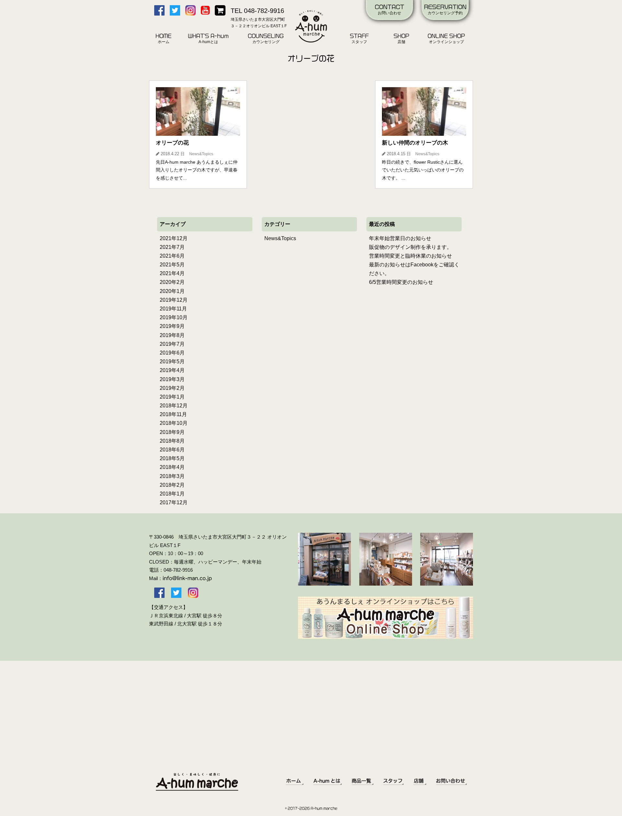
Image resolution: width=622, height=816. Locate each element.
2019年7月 (172, 344)
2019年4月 (172, 370)
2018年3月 (172, 476)
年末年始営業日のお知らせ (400, 238)
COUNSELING (266, 38)
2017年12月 (174, 502)
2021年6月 (172, 256)
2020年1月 (172, 291)
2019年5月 (172, 361)
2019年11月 (173, 308)
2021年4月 (172, 273)
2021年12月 (174, 238)
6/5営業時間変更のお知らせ (401, 282)
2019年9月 (172, 326)
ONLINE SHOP (446, 38)
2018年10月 (174, 423)
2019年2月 (172, 388)
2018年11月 (173, 414)
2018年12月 (174, 405)
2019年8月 (172, 335)
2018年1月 (172, 493)
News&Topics (280, 238)
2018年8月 (172, 441)
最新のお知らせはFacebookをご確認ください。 (414, 269)
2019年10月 (174, 317)
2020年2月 (172, 282)
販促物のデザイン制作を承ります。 (410, 247)
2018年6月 (172, 449)
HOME (163, 38)
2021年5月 (172, 264)
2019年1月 (172, 397)
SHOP (401, 38)
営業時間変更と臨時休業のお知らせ (410, 256)
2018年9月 (172, 432)
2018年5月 (172, 458)
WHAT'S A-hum (208, 38)
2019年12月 (174, 300)
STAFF (359, 38)
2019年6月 (172, 353)
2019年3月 (172, 379)
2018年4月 (172, 467)
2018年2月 (172, 485)
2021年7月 (172, 247)
